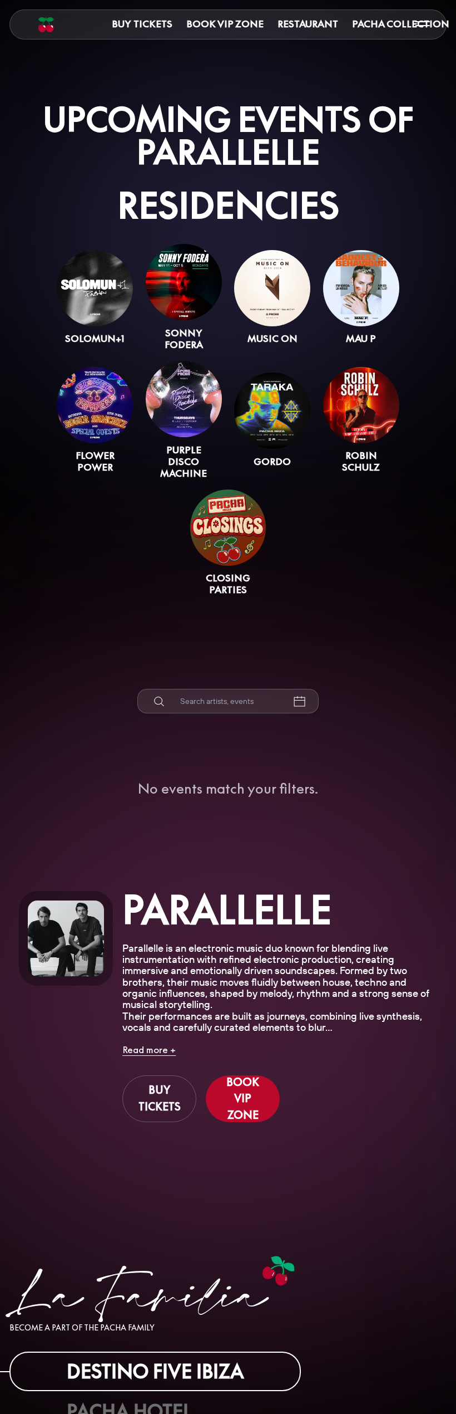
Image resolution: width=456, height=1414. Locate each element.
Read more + (149, 1049)
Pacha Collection (400, 24)
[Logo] (46, 24)
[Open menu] (422, 24)
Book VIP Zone (225, 24)
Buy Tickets (142, 24)
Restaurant (307, 24)
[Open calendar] (299, 701)
